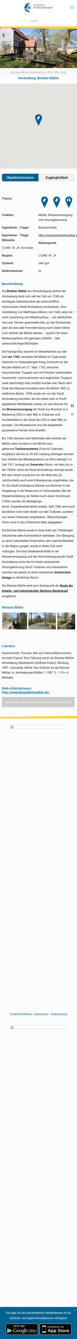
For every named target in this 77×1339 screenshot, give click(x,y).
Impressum (41, 1014)
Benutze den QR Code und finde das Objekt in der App (38, 702)
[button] (38, 120)
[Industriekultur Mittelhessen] (38, 7)
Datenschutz (59, 1014)
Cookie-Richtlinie (21, 1014)
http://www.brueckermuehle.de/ (26, 692)
